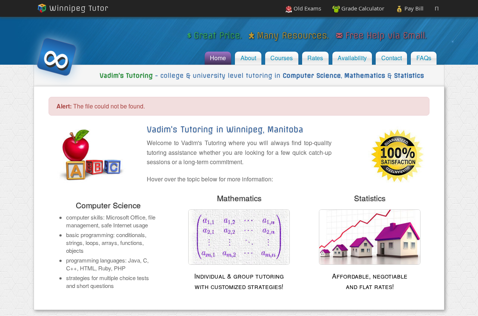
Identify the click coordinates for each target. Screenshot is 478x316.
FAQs (423, 57)
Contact (391, 57)
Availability (352, 57)
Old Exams (306, 8)
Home (218, 57)
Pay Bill (413, 8)
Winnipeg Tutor (77, 8)
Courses (281, 57)
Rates (315, 57)
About (248, 57)
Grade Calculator (362, 8)
